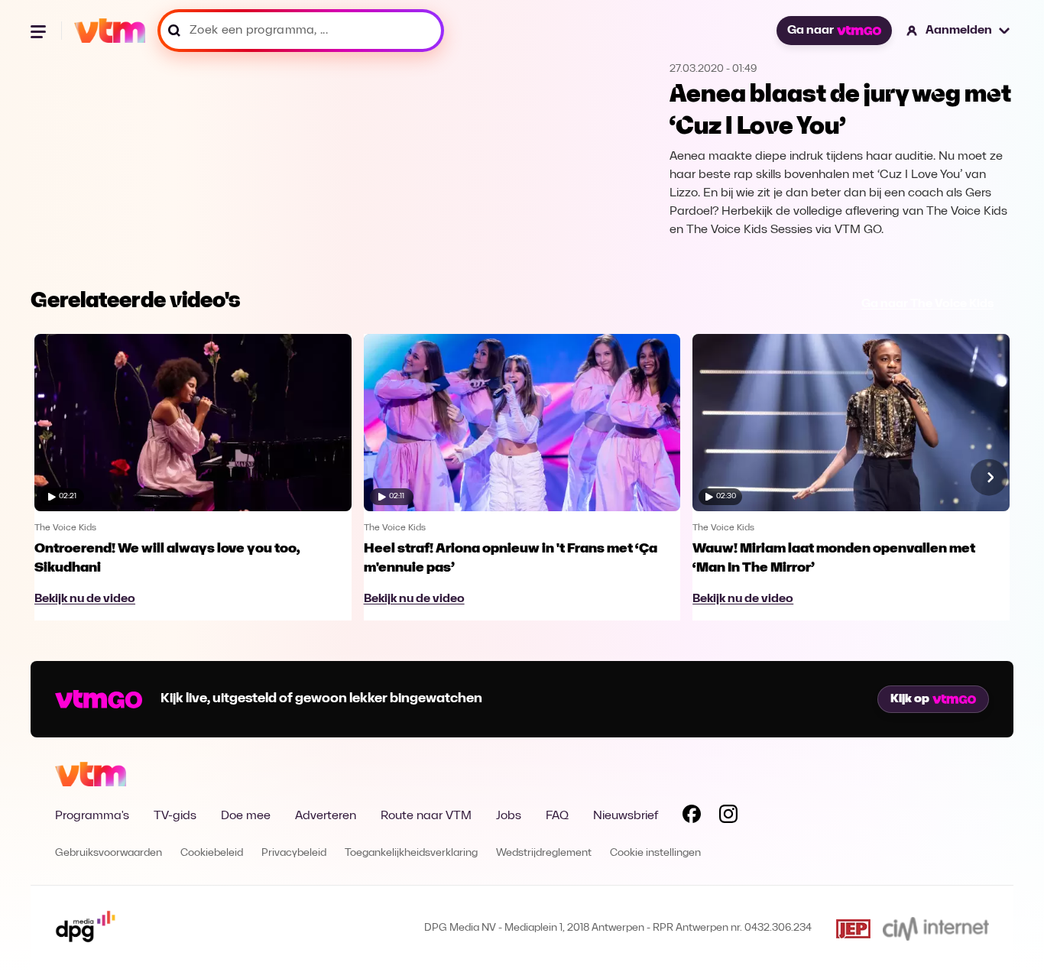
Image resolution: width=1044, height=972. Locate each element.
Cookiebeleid (211, 853)
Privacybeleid (293, 853)
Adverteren (325, 816)
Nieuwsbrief (625, 816)
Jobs (508, 816)
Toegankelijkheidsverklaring (411, 853)
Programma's (92, 816)
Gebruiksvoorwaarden (108, 853)
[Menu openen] (40, 30)
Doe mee (246, 816)
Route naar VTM (426, 816)
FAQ (557, 816)
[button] (958, 30)
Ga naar (810, 30)
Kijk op (909, 699)
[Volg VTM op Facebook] (691, 817)
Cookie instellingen (655, 853)
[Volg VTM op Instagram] (728, 817)
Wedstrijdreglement (544, 853)
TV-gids (175, 816)
